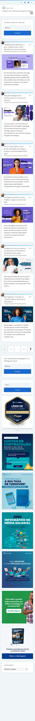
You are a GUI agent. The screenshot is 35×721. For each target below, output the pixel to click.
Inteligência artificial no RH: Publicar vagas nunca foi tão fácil (15, 200)
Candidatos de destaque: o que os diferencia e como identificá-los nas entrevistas (15, 47)
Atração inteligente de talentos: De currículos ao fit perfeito (15, 98)
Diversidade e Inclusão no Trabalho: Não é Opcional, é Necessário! (14, 299)
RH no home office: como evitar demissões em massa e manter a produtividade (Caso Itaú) (17, 166)
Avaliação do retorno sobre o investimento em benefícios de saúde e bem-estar (15, 250)
